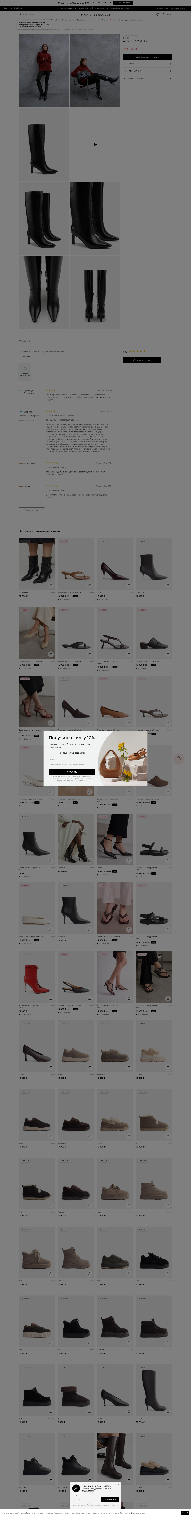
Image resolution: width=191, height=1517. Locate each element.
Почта (51, 760)
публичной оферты (71, 779)
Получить (72, 772)
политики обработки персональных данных (74, 780)
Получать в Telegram (73, 753)
